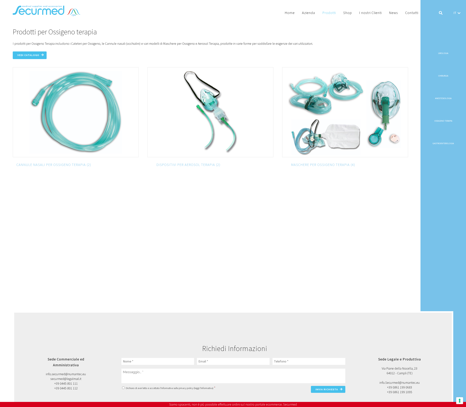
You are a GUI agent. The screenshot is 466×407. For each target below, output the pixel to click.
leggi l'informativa (203, 388)
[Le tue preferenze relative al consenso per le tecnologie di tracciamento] (459, 400)
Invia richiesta (326, 389)
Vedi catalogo (28, 55)
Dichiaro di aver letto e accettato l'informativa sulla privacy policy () (170, 388)
